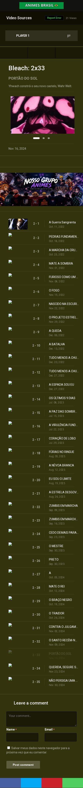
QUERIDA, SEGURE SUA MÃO (64, 667)
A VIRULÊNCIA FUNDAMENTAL (64, 425)
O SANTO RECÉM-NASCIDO (64, 640)
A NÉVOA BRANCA (61, 465)
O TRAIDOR (56, 613)
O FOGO (54, 290)
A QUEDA (55, 330)
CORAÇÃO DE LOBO (62, 438)
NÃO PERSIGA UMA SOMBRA (64, 680)
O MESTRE (56, 546)
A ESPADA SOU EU (61, 384)
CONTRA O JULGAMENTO (64, 626)
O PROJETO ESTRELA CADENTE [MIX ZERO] (64, 317)
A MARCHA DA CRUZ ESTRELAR (64, 250)
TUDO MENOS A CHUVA (64, 357)
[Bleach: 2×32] (13, 52)
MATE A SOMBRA (61, 263)
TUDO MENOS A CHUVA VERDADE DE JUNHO (64, 371)
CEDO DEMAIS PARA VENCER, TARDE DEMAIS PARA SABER (64, 532)
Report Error (54, 17)
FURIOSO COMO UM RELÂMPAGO (64, 277)
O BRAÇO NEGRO (60, 600)
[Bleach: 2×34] (69, 52)
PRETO (54, 559)
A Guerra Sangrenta (62, 222)
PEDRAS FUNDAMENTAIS (64, 236)
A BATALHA (57, 344)
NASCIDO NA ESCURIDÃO (64, 304)
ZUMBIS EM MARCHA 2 (64, 519)
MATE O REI (57, 586)
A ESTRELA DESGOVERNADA (64, 492)
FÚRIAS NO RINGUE (61, 452)
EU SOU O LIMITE (60, 478)
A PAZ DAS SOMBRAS (64, 411)
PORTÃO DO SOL (60, 653)
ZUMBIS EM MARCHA (63, 505)
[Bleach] (41, 52)
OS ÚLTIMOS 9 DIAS (62, 398)
